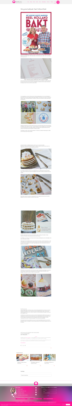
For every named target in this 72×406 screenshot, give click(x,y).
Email (44, 391)
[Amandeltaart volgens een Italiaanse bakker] (36, 357)
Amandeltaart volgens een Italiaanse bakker (35, 363)
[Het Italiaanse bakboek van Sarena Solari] (49, 357)
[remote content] (36, 89)
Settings (64, 404)
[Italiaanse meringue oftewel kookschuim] (22, 357)
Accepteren (68, 404)
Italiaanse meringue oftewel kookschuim (21, 363)
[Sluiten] (71, 404)
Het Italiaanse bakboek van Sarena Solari (48, 363)
